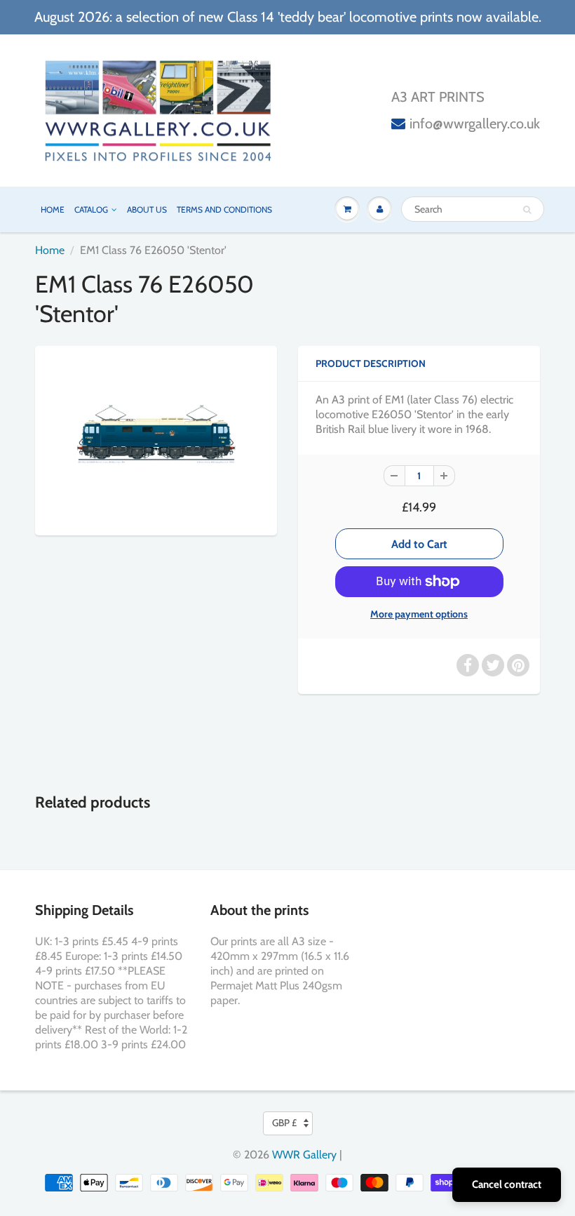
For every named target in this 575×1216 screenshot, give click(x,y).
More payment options (419, 614)
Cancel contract (506, 1184)
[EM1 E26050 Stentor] (156, 439)
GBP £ (284, 1122)
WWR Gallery (304, 1154)
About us (147, 209)
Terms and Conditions (224, 209)
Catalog (91, 209)
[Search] (527, 210)
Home (53, 209)
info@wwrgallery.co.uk (475, 123)
